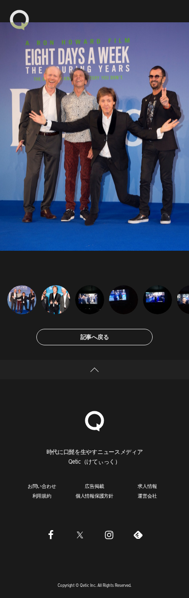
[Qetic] (19, 19)
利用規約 (41, 496)
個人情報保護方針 (94, 496)
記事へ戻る (94, 336)
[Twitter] (79, 535)
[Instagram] (109, 535)
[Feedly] (138, 535)
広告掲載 (94, 486)
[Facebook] (50, 535)
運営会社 (147, 496)
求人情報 (147, 486)
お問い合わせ (42, 486)
